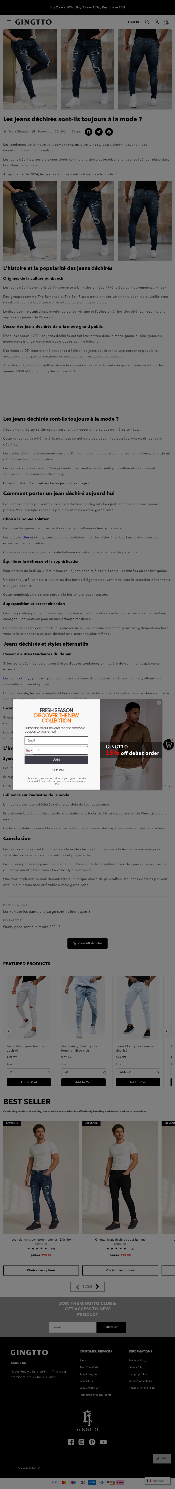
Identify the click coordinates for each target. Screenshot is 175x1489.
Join (56, 760)
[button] (29, 750)
